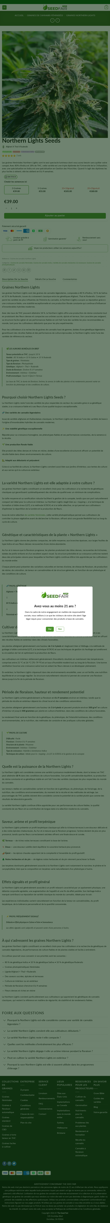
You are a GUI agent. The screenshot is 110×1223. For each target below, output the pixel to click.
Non (60, 629)
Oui (49, 629)
